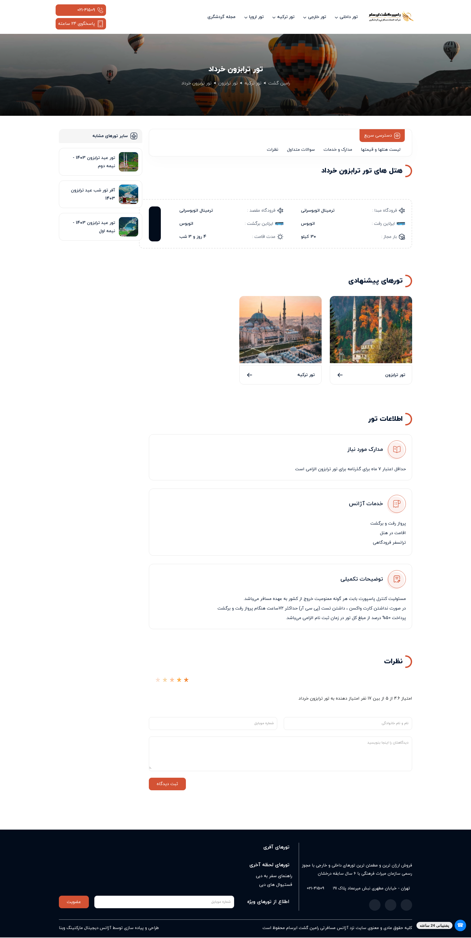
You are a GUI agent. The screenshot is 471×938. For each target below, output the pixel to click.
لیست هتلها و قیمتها (380, 150)
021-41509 (86, 10)
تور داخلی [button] (349, 17)
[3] (172, 682)
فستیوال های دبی (275, 885)
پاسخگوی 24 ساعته (76, 24)
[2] (165, 682)
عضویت (74, 902)
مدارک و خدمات (338, 150)
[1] (158, 682)
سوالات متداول (301, 150)
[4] (179, 682)
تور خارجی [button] (317, 17)
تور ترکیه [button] (285, 17)
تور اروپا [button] (256, 17)
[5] (186, 682)
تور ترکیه (306, 375)
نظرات (272, 150)
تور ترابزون (395, 375)
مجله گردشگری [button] (221, 17)
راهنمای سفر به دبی (274, 876)
